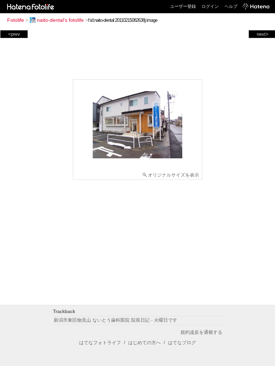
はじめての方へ (144, 342)
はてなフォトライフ (100, 342)
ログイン (210, 6)
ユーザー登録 (183, 6)
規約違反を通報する (201, 332)
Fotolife (15, 20)
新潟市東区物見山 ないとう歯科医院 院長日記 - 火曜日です (115, 320)
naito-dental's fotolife (60, 20)
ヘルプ (231, 6)
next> (263, 34)
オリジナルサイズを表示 (173, 175)
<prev (14, 34)
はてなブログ (182, 342)
